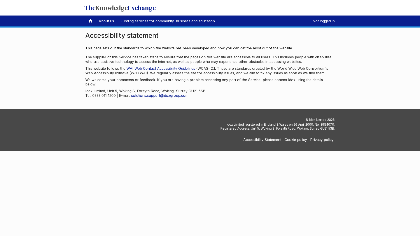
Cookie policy (296, 139)
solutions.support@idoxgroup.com (159, 95)
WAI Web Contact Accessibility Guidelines (160, 68)
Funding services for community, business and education (168, 21)
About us (106, 21)
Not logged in (324, 21)
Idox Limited (317, 119)
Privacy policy (322, 139)
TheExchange (120, 7)
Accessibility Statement (262, 139)
